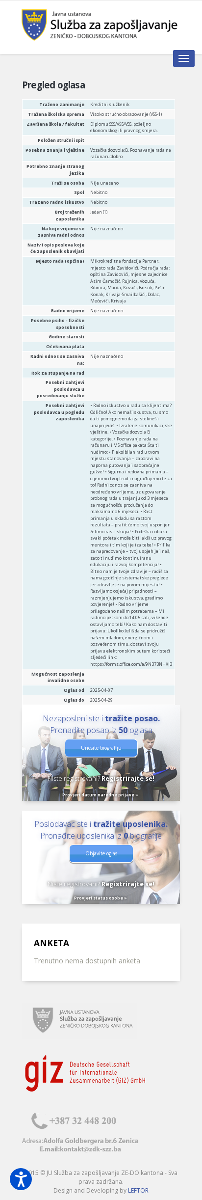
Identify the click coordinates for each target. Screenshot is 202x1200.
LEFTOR (138, 1190)
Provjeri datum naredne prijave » (100, 794)
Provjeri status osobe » (100, 897)
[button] (21, 1179)
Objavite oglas (101, 853)
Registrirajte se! (127, 778)
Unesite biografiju (101, 747)
